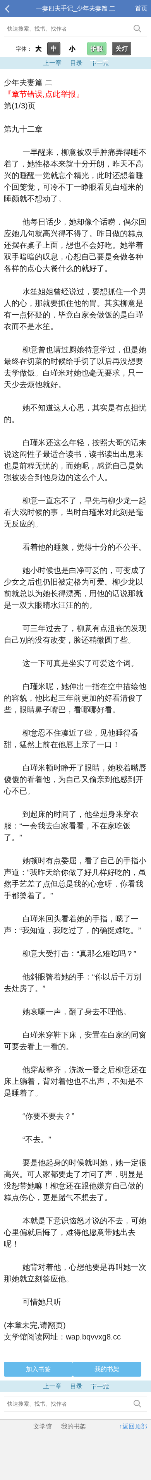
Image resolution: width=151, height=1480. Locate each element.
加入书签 (38, 1369)
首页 (141, 8)
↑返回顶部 (133, 1426)
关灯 (121, 48)
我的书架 (106, 1369)
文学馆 (42, 1426)
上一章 (52, 63)
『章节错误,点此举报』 (44, 94)
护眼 (97, 48)
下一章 (99, 63)
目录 (76, 63)
